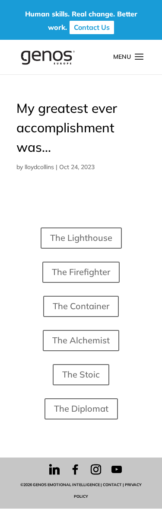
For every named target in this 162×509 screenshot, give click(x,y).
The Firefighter (81, 271)
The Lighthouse (81, 237)
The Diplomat (81, 408)
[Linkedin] (54, 469)
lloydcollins (39, 167)
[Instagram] (96, 469)
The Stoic (81, 374)
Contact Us (92, 27)
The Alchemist (81, 340)
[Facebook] (75, 469)
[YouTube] (116, 469)
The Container (81, 306)
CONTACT (112, 484)
